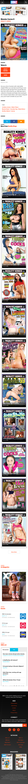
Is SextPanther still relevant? (10, 660)
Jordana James (6, 107)
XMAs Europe (5, 632)
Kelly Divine (21, 109)
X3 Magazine (5, 567)
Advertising (14, 705)
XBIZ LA (21, 738)
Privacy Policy (14, 712)
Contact (14, 708)
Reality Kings (6, 21)
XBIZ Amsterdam (6, 614)
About (14, 710)
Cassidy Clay (14, 109)
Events (3, 609)
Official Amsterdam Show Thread (11, 680)
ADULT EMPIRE (5, 70)
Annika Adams (6, 111)
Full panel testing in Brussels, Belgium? (13, 666)
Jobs (14, 649)
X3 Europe (5, 623)
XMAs (20, 747)
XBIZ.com (7, 738)
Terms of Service (13, 779)
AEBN (5, 75)
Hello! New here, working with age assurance (12, 673)
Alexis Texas (15, 107)
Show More (14, 552)
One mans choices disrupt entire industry (13, 654)
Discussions (6, 649)
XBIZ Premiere (7, 744)
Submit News (14, 703)
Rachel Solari (5, 109)
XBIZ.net (4, 645)
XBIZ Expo (20, 744)
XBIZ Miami (20, 740)
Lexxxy (13, 111)
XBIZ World (7, 742)
